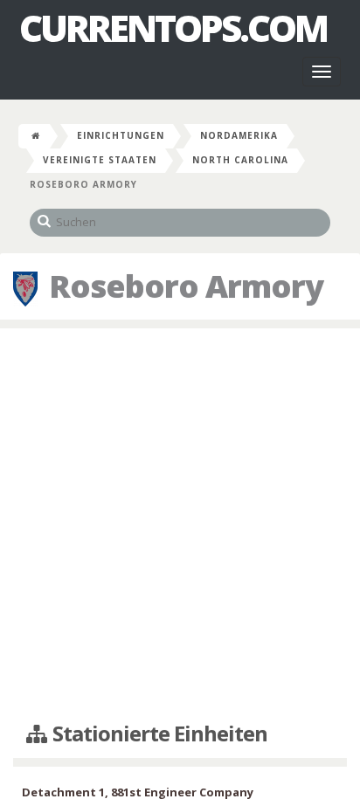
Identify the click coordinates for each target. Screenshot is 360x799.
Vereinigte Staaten (99, 160)
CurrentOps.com (173, 28)
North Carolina (240, 160)
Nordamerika (239, 135)
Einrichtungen (120, 135)
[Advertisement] (180, 526)
